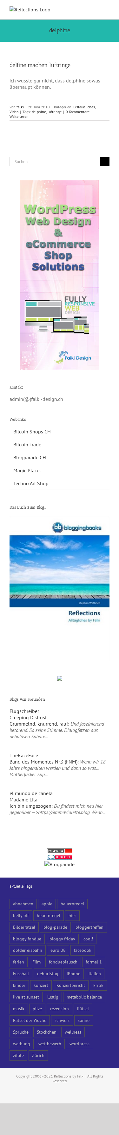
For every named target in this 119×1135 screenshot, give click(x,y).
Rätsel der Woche (29, 1020)
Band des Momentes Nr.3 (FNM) (43, 761)
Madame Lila (23, 799)
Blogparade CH (29, 457)
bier (72, 915)
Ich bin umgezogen (30, 806)
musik (18, 1008)
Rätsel (83, 1008)
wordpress (79, 1044)
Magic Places (27, 470)
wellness (73, 1032)
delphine (39, 111)
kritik (98, 985)
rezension (59, 1008)
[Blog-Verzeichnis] (59, 858)
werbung (21, 1044)
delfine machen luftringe (40, 65)
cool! (88, 939)
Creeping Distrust (28, 717)
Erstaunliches (84, 107)
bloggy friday (62, 939)
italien (95, 973)
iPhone (73, 973)
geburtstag (47, 973)
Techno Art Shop (31, 483)
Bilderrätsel (24, 927)
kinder (19, 985)
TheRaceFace (24, 755)
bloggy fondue (27, 939)
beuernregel (48, 915)
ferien (18, 962)
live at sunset (26, 997)
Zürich (38, 1055)
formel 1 (94, 962)
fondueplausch (63, 962)
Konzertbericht (70, 985)
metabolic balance (84, 997)
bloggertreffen (89, 927)
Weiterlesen (19, 116)
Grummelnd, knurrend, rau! (39, 724)
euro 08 (58, 950)
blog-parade (55, 927)
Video (14, 111)
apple (47, 904)
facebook (82, 950)
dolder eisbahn (27, 950)
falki (20, 107)
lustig (52, 997)
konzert (41, 985)
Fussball (21, 973)
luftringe (55, 111)
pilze (37, 1008)
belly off (21, 915)
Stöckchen (46, 1032)
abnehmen (23, 904)
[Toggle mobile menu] (106, 9)
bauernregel (72, 904)
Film (36, 962)
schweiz (62, 1020)
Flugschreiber (24, 711)
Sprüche (21, 1032)
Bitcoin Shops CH (32, 431)
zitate (18, 1055)
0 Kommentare (77, 111)
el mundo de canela (31, 793)
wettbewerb (49, 1044)
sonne (83, 1020)
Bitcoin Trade (27, 444)
